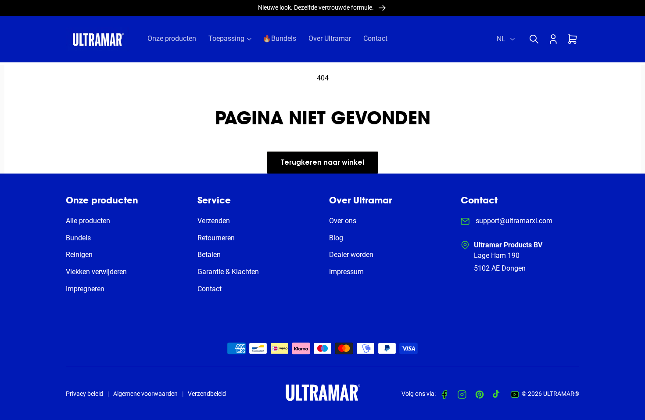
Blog (336, 238)
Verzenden (213, 221)
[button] (536, 39)
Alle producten (88, 221)
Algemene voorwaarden (145, 393)
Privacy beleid (84, 393)
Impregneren (85, 289)
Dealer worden (351, 254)
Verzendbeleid (207, 393)
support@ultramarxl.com (513, 221)
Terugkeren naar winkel (322, 163)
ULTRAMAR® (561, 393)
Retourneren (216, 238)
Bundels (78, 238)
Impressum (346, 272)
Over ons (342, 221)
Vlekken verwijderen (96, 272)
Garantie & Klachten (228, 272)
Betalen (209, 254)
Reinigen (79, 254)
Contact (209, 289)
